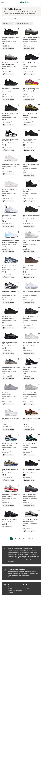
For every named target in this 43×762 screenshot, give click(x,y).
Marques (11, 19)
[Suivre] (18, 29)
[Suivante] (32, 539)
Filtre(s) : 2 (7, 23)
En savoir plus (23, 561)
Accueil (4, 19)
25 (29, 539)
